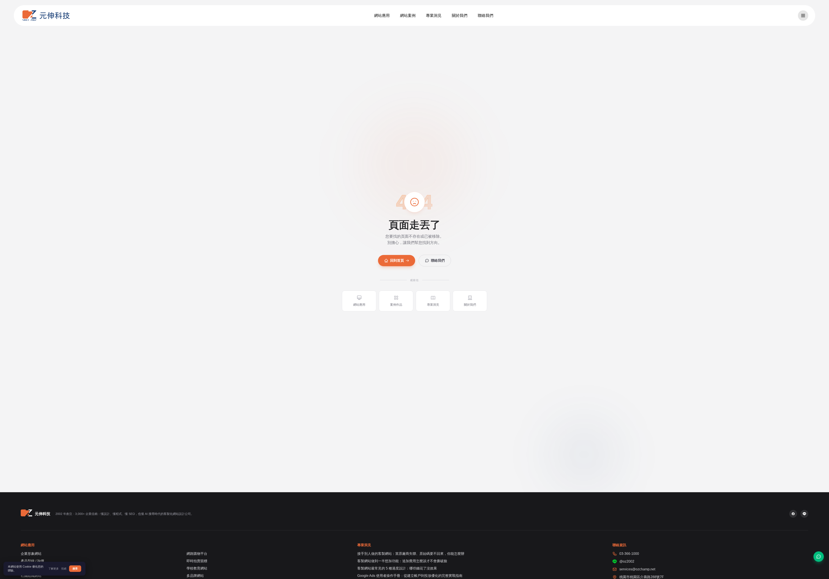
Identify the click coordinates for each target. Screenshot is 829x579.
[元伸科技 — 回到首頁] (46, 15)
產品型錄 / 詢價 (32, 561)
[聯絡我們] (818, 556)
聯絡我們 (438, 260)
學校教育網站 (197, 568)
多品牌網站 (195, 575)
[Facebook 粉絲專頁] (793, 514)
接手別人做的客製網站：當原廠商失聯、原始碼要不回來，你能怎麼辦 (410, 553)
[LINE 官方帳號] (804, 514)
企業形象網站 (31, 553)
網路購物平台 (197, 553)
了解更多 (53, 568)
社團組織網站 (31, 575)
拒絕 (63, 568)
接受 (75, 568)
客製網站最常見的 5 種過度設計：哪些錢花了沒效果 (397, 568)
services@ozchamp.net (637, 569)
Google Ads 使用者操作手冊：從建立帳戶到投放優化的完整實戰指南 (409, 575)
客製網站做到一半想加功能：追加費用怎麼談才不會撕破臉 (402, 561)
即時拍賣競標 (197, 561)
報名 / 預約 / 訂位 (34, 568)
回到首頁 (397, 260)
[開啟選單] (803, 15)
